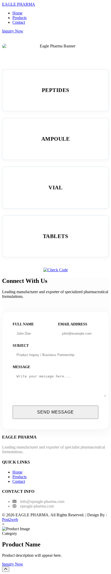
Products (19, 17)
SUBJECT (21, 346)
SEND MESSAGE (55, 412)
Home (17, 13)
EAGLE (18, 4)
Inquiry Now (12, 31)
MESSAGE (21, 367)
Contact (18, 22)
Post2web (10, 519)
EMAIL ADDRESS (72, 324)
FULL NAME (23, 324)
